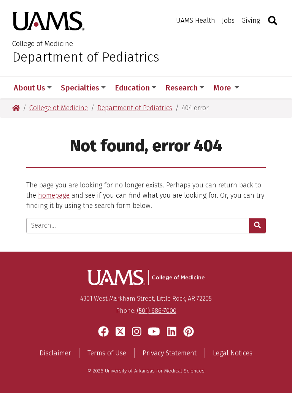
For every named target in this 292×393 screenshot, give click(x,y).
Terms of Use (106, 353)
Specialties (80, 87)
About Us (29, 87)
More (223, 87)
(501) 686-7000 (156, 310)
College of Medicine (42, 43)
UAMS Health (195, 20)
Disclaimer (55, 353)
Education (132, 87)
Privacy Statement (170, 353)
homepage (54, 195)
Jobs (228, 20)
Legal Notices (232, 353)
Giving (250, 20)
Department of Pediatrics (85, 57)
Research (181, 87)
